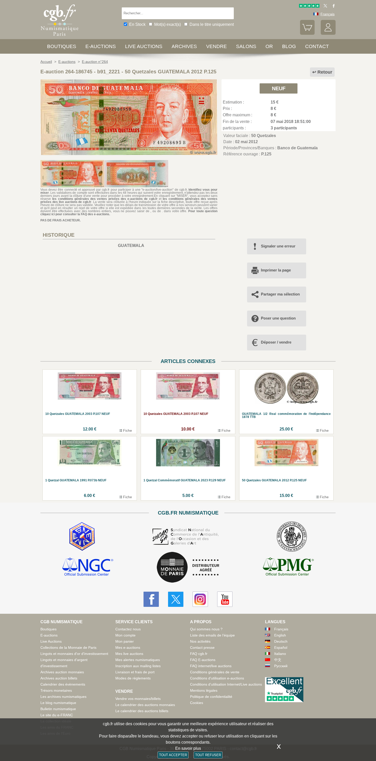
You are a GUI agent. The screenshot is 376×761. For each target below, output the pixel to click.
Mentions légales (203, 690)
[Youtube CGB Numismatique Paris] (225, 599)
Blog (289, 46)
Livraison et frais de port (134, 672)
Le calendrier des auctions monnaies (145, 705)
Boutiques (61, 46)
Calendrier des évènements (62, 684)
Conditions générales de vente (214, 672)
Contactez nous (128, 629)
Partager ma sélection (280, 294)
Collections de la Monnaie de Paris (68, 647)
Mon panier (124, 641)
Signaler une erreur (278, 246)
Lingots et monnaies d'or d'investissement (74, 654)
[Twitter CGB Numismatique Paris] (175, 599)
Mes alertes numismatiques (137, 660)
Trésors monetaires (56, 690)
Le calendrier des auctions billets (141, 711)
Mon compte (125, 635)
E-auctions (100, 46)
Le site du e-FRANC (56, 715)
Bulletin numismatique (58, 709)
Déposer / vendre (276, 342)
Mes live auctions (129, 654)
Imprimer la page (276, 270)
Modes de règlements (133, 678)
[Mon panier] (307, 33)
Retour (324, 72)
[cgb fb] (332, 6)
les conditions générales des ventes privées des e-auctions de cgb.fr (104, 199)
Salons (246, 46)
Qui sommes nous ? (206, 629)
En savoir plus (188, 748)
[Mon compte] (328, 33)
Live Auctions (51, 641)
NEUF (278, 88)
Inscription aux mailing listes (138, 666)
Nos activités (200, 641)
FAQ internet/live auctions (210, 666)
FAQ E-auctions (202, 660)
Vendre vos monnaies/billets (138, 699)
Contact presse (202, 647)
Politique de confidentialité (211, 697)
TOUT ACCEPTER (173, 755)
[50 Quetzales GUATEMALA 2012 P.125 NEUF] (128, 154)
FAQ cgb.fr (198, 654)
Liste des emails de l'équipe (212, 635)
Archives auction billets (58, 678)
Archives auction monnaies (62, 672)
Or (269, 46)
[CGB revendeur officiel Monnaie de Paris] (188, 567)
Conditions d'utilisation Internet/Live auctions (226, 684)
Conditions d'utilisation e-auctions (217, 678)
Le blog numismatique (58, 703)
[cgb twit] (324, 6)
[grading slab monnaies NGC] (87, 567)
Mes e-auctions (127, 647)
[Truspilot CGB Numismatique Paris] (309, 6)
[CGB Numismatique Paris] (59, 37)
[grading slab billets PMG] (288, 567)
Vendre (216, 46)
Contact (317, 46)
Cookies (196, 703)
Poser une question (278, 318)
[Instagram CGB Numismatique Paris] (200, 599)
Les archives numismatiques (63, 697)
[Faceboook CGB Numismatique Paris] (151, 599)
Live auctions (143, 46)
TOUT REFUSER (208, 755)
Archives (184, 46)
